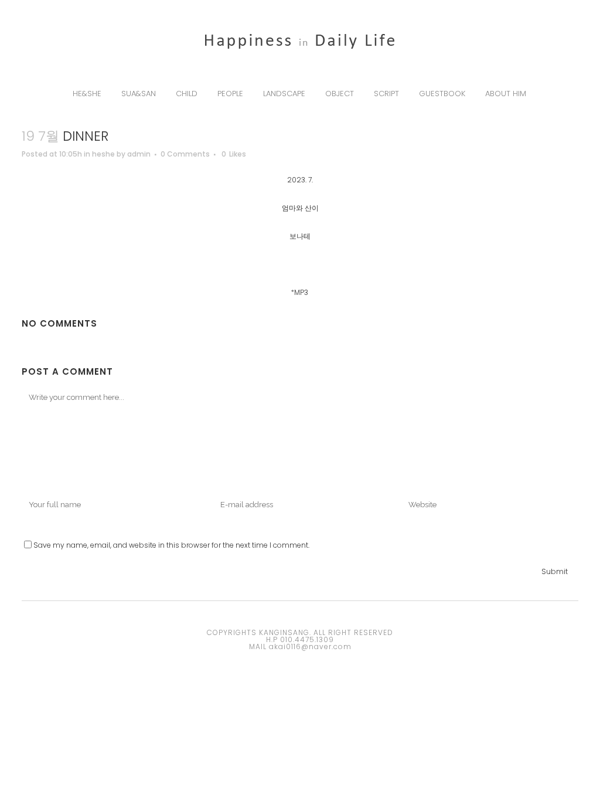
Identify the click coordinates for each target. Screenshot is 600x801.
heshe (103, 154)
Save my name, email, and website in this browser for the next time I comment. (171, 545)
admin (139, 154)
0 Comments (185, 154)
